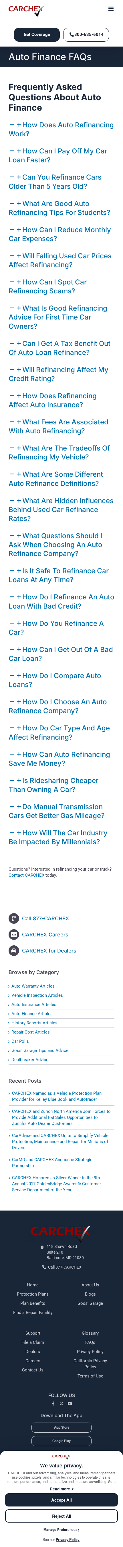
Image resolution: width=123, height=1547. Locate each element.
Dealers (32, 1351)
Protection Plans (33, 1294)
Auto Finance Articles (32, 1013)
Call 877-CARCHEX (45, 918)
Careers (32, 1360)
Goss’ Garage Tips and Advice (39, 1050)
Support (32, 1333)
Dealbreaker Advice (29, 1059)
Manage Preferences (60, 1529)
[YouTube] (70, 1404)
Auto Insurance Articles (33, 1004)
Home (33, 1285)
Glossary (90, 1333)
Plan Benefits (32, 1303)
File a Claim (32, 1342)
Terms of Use (90, 1376)
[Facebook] (53, 1404)
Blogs (90, 1294)
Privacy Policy (90, 1351)
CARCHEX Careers (45, 935)
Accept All (61, 1500)
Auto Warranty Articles (33, 986)
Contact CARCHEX (26, 875)
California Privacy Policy (90, 1363)
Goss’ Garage (90, 1303)
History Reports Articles (34, 1022)
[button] (58, 317)
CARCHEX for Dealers (49, 951)
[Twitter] (61, 1404)
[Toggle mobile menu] (111, 9)
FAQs (90, 1342)
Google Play (61, 1441)
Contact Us (32, 1370)
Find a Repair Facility (33, 1312)
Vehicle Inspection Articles (37, 995)
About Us (90, 1285)
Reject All (61, 1516)
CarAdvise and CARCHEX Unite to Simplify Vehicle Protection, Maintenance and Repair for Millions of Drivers (60, 1141)
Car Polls (20, 1041)
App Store (61, 1427)
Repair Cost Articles (30, 1032)
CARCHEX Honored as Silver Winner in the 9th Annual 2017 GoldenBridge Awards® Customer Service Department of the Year (56, 1183)
